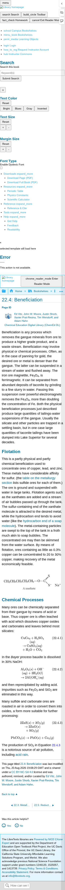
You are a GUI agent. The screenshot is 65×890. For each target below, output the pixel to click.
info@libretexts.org (19, 875)
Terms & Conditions (47, 868)
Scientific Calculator (18, 199)
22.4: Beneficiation (31, 763)
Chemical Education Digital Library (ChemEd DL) (32, 325)
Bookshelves (41, 291)
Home (18, 291)
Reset (5, 103)
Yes (9, 825)
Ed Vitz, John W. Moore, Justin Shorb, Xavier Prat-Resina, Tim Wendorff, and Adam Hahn (36, 317)
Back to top (8, 794)
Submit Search (10, 78)
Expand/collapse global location (61, 290)
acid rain (22, 754)
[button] (13, 225)
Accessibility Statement (15, 872)
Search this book (9, 66)
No (21, 825)
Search (7, 886)
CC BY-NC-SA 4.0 (22, 772)
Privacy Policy (26, 868)
